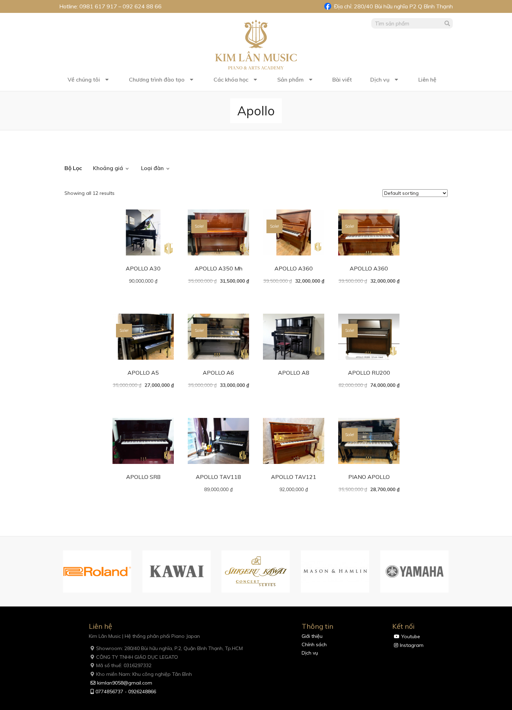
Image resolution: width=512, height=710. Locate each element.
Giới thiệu (312, 636)
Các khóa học (231, 79)
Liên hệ (427, 79)
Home (71, 148)
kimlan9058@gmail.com (124, 683)
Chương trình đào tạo (157, 79)
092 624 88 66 (142, 6)
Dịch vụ (379, 79)
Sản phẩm (290, 79)
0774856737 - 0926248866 (125, 691)
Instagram (412, 645)
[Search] (447, 23)
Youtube (410, 636)
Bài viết (342, 79)
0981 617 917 (98, 6)
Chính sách (314, 644)
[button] (56, 571)
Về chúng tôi (84, 79)
